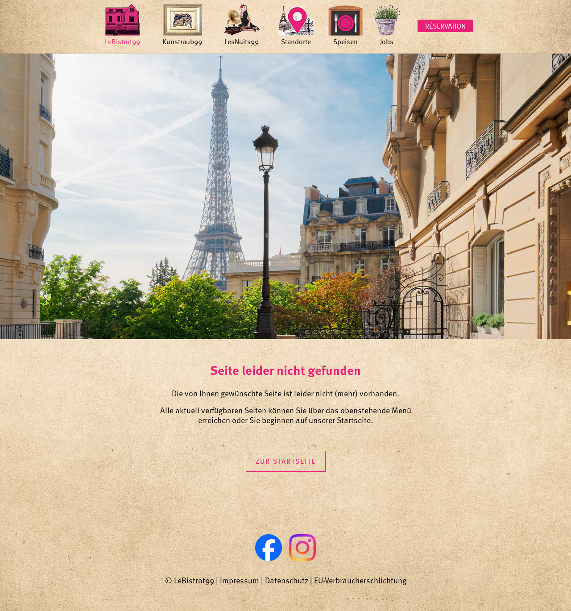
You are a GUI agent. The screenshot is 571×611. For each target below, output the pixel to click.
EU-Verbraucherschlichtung (360, 580)
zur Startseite (286, 461)
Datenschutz (286, 580)
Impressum (239, 580)
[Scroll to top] (550, 590)
